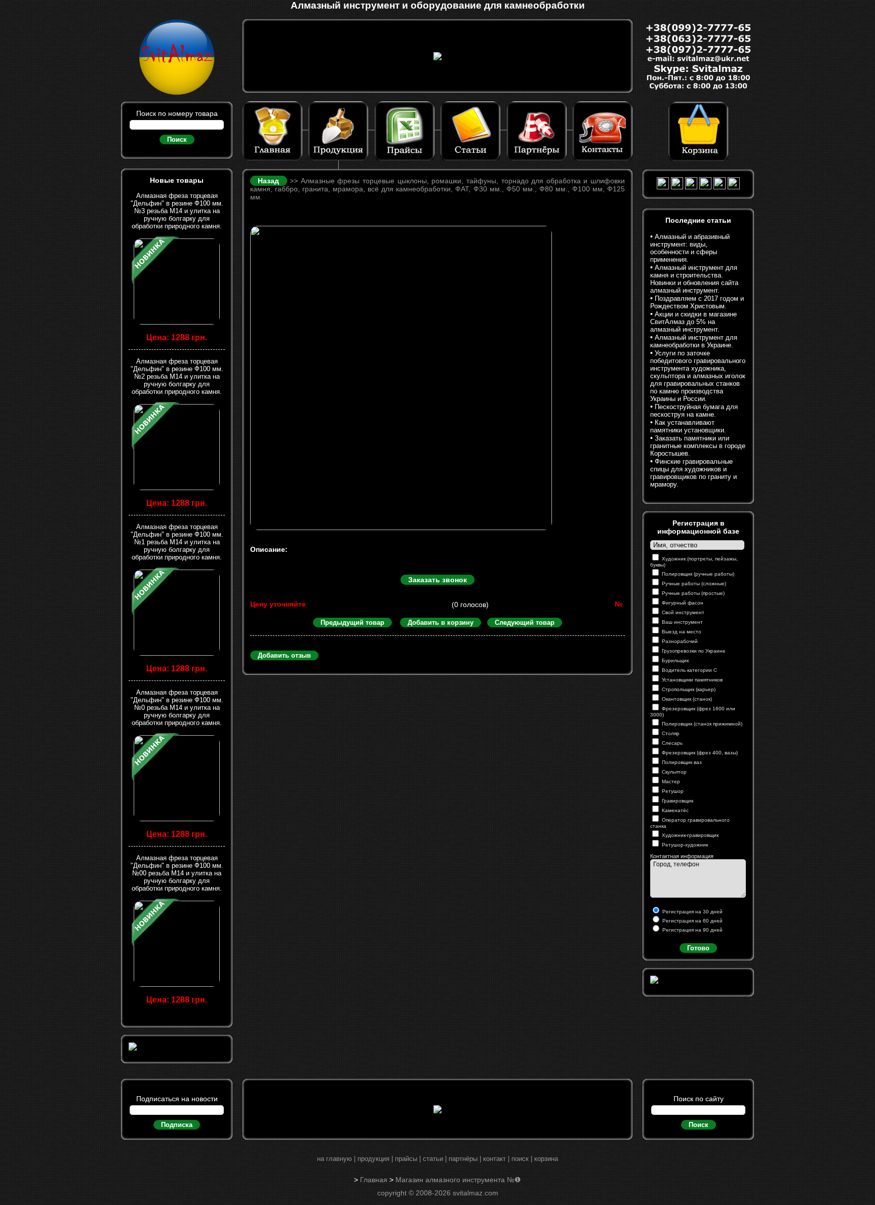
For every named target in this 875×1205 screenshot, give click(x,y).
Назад (270, 181)
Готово (698, 948)
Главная (373, 1180)
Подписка (176, 1125)
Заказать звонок (437, 580)
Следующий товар (524, 622)
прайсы (406, 1158)
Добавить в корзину (440, 622)
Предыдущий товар (352, 622)
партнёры (463, 1158)
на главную (334, 1158)
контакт (494, 1158)
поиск (520, 1158)
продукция (373, 1158)
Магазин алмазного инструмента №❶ (458, 1180)
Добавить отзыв (284, 655)
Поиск (177, 139)
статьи (433, 1158)
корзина (546, 1158)
